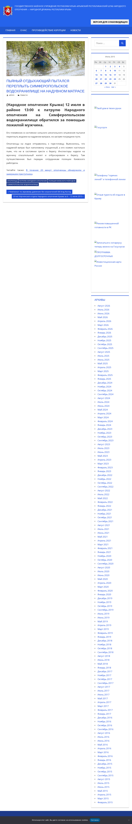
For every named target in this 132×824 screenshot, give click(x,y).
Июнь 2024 (103, 405)
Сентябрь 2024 (105, 394)
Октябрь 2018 (105, 648)
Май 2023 (103, 455)
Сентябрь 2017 (105, 683)
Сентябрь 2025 (105, 348)
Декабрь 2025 (105, 336)
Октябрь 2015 (105, 771)
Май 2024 (103, 409)
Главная (10, 30)
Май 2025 (103, 363)
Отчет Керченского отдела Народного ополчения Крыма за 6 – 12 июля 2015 (47, 197)
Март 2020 (103, 586)
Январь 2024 (104, 425)
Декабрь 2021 (105, 509)
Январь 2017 (104, 713)
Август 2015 (104, 779)
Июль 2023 (103, 448)
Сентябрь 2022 (105, 486)
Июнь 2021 (103, 532)
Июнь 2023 (103, 452)
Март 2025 (103, 371)
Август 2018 (104, 655)
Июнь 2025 (103, 359)
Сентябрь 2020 (105, 563)
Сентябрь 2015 (105, 775)
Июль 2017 (103, 690)
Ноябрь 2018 (104, 644)
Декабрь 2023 (105, 428)
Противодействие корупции (49, 30)
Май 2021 (103, 536)
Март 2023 (103, 463)
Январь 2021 (104, 552)
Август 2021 (104, 525)
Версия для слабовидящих (110, 21)
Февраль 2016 (105, 756)
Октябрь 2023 (105, 436)
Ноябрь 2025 (104, 340)
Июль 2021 (103, 529)
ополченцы (12, 181)
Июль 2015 (103, 783)
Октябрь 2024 (105, 390)
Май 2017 (103, 698)
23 (110, 79)
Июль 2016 (103, 736)
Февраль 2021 (105, 548)
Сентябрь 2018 (105, 652)
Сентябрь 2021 (105, 521)
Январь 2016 (104, 760)
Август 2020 (104, 567)
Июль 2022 (103, 494)
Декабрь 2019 (105, 598)
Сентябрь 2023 (105, 440)
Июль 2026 (103, 309)
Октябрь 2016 (105, 725)
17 (115, 75)
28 (101, 83)
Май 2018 (103, 663)
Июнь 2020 (103, 575)
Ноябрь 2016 (104, 721)
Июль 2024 (103, 401)
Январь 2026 (104, 332)
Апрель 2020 (104, 582)
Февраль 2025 (105, 375)
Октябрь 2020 (105, 559)
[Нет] (128, 820)
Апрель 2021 (104, 540)
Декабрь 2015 (105, 763)
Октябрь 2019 (105, 606)
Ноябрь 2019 (104, 602)
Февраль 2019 (105, 632)
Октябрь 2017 (105, 679)
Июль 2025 (103, 355)
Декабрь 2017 (105, 671)
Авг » (113, 87)
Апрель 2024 (104, 413)
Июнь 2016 (103, 740)
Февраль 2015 (105, 802)
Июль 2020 (103, 571)
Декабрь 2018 (105, 640)
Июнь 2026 (103, 313)
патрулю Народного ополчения (33, 181)
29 (106, 83)
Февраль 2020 (105, 590)
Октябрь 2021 (105, 517)
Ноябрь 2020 (104, 555)
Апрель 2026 (104, 321)
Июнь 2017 (103, 694)
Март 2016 (103, 752)
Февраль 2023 (105, 467)
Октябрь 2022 (105, 482)
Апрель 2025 (104, 367)
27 (96, 83)
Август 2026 (104, 305)
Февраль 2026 (105, 328)
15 (106, 75)
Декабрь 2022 (105, 475)
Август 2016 (104, 732)
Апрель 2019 (104, 625)
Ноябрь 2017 (104, 675)
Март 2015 (103, 798)
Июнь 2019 (103, 617)
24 (115, 79)
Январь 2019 (104, 636)
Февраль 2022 (105, 502)
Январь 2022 (104, 505)
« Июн (107, 87)
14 (101, 75)
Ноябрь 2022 (104, 478)
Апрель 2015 (104, 794)
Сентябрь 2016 (105, 729)
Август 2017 (104, 686)
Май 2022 (103, 498)
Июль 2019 (103, 613)
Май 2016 (103, 744)
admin (11, 95)
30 (110, 83)
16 (110, 75)
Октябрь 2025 (105, 344)
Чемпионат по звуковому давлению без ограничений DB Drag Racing (40, 192)
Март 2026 (103, 324)
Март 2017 (103, 706)
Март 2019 (103, 629)
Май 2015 (103, 790)
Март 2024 (103, 417)
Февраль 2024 (105, 421)
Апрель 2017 (104, 702)
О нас (23, 30)
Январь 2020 (104, 594)
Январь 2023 (104, 471)
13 (96, 75)
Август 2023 (104, 444)
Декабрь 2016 (105, 717)
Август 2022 (104, 490)
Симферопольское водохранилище (22, 184)
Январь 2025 (104, 378)
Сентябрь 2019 (105, 609)
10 (115, 70)
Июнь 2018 (103, 659)
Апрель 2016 (104, 748)
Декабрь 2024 (105, 382)
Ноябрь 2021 (104, 513)
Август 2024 (104, 398)
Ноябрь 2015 (104, 767)
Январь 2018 (104, 667)
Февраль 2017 (105, 709)
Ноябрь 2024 (104, 386)
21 (101, 79)
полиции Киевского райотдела (62, 181)
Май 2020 (103, 578)
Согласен (95, 820)
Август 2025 (104, 351)
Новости (76, 30)
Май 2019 (103, 621)
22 (106, 79)
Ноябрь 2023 (104, 432)
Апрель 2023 (104, 459)
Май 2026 (103, 317)
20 (96, 79)
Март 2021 (103, 544)
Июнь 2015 (103, 786)
